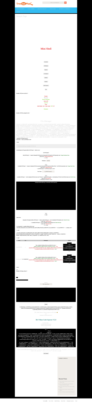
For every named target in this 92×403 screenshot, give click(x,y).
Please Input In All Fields (50, 312)
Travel (18, 11)
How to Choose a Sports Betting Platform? (67, 391)
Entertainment (20, 8)
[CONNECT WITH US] (67, 375)
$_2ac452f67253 (19, 247)
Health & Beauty (42, 8)
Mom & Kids (53, 8)
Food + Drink (31, 8)
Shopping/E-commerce (64, 8)
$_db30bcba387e (19, 259)
